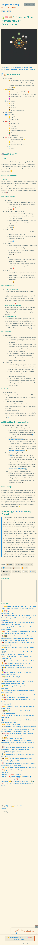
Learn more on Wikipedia (16, 469)
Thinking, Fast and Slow (16, 439)
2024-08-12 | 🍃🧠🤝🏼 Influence (11, 774)
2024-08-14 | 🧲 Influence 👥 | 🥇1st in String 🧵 (16, 777)
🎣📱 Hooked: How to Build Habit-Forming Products (18, 661)
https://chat (18, 511)
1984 (10, 473)
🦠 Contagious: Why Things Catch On (13, 633)
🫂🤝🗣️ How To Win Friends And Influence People (17, 668)
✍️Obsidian (15, 806)
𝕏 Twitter (29, 564)
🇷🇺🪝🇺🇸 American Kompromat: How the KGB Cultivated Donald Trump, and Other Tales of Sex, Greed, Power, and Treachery (18, 618)
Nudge (11, 455)
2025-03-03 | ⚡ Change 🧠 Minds (12, 779)
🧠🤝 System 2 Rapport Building (12, 770)
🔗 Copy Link (5, 574)
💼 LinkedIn (15, 568)
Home (3, 11)
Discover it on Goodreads (16, 450)
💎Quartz (8, 806)
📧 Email (32, 571)
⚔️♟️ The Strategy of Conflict (11, 752)
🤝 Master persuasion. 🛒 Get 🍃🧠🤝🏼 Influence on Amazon (20, 938)
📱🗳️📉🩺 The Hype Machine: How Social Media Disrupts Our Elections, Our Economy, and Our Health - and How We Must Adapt (18, 742)
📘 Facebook (6, 568)
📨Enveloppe (24, 806)
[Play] (20, 930)
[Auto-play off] (33, 930)
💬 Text (25, 571)
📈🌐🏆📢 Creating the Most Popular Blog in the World (19, 767)
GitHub (3, 808)
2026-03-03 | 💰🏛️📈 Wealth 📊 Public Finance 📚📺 (18, 781)
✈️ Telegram (16, 571)
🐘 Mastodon (19, 564)
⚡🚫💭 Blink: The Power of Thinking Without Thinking (19, 631)
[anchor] (19, 24)
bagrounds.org (10, 4)
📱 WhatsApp (6, 571)
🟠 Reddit (24, 568)
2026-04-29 (5, 772)
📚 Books (5, 670)
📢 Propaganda (6, 704)
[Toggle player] (36, 926)
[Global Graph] (35, 581)
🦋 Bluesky (10, 564)
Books (9, 11)
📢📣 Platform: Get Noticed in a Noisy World (15, 697)
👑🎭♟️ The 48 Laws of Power (11, 724)
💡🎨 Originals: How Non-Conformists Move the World (19, 695)
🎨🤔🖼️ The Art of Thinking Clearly (13, 738)
